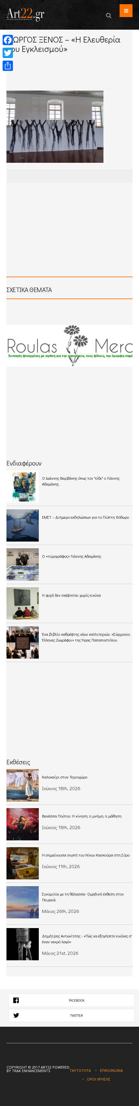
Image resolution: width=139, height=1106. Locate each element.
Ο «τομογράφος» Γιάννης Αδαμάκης (71, 556)
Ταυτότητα (80, 1070)
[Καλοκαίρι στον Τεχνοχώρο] (22, 785)
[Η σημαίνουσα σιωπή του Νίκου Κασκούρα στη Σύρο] (22, 863)
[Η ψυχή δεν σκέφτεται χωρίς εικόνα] (22, 603)
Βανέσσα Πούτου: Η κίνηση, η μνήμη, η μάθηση (82, 815)
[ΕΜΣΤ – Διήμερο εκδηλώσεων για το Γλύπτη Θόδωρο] (22, 525)
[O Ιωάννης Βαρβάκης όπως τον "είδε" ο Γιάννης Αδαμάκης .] (22, 486)
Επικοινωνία (111, 1070)
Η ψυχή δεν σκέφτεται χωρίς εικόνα (71, 595)
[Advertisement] (72, 77)
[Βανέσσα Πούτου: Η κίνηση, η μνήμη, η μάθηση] (22, 824)
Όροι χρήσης (98, 1079)
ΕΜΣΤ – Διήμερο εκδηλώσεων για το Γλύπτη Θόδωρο (85, 517)
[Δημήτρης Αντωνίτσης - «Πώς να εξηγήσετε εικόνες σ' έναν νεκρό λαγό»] (22, 944)
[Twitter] (7, 52)
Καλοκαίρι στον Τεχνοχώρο (64, 776)
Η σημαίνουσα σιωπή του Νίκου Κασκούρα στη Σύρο (86, 854)
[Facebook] (7, 40)
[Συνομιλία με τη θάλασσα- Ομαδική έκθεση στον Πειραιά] (22, 902)
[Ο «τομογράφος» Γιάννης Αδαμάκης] (22, 564)
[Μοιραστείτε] (7, 65)
